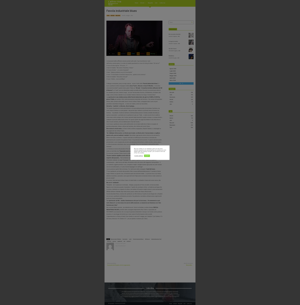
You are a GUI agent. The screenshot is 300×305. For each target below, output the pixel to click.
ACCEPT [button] (147, 155)
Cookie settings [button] (138, 156)
